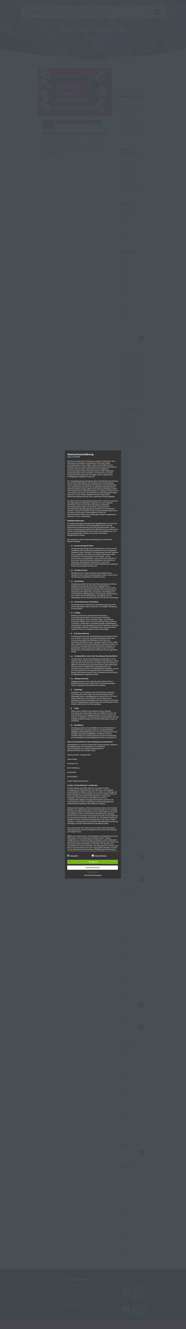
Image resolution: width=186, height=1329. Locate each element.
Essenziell (74, 856)
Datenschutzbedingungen (93, 875)
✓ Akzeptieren (92, 862)
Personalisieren (92, 872)
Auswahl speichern (93, 867)
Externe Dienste (100, 856)
